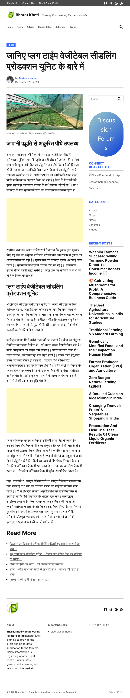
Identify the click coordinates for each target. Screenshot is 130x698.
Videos (93, 229)
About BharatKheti (48, 3)
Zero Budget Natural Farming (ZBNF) (103, 381)
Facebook (12, 3)
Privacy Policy (100, 624)
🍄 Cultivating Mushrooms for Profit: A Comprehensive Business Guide (102, 289)
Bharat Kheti (27, 15)
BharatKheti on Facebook (104, 181)
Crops (72, 27)
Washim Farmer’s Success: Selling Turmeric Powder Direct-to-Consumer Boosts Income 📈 (104, 262)
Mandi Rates (45, 27)
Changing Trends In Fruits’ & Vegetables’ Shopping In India (106, 411)
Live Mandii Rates (61, 631)
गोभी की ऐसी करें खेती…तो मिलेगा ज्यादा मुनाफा (36, 564)
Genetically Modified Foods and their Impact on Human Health (106, 347)
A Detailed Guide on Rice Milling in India (106, 396)
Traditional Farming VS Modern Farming (106, 332)
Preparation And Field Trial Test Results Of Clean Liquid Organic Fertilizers (103, 434)
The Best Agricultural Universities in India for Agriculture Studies (106, 313)
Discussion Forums (106, 134)
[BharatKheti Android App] (105, 175)
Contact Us (28, 3)
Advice (30, 27)
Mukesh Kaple (28, 78)
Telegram (94, 188)
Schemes (60, 27)
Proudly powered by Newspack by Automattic (53, 692)
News (20, 27)
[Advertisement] (44, 220)
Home (9, 27)
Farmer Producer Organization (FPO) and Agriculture (105, 366)
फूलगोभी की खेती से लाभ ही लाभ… (29, 579)
